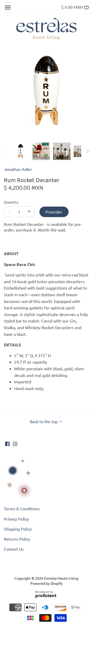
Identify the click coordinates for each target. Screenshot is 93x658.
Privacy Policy (16, 518)
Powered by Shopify (46, 583)
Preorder (54, 211)
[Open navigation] (8, 7)
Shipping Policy (18, 528)
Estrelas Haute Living (61, 578)
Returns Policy (17, 538)
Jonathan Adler (18, 169)
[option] (21, 151)
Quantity (11, 202)
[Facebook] (7, 443)
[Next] (87, 151)
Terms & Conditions (22, 508)
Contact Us (14, 548)
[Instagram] (15, 443)
